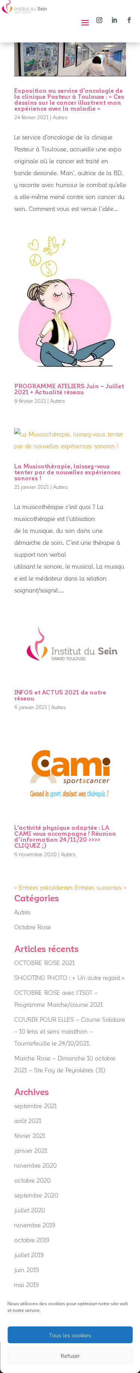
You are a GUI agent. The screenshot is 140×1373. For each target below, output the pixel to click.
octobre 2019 (31, 1239)
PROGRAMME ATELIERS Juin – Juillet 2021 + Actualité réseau (69, 388)
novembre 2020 (35, 1165)
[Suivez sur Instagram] (99, 20)
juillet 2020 (29, 1210)
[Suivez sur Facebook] (129, 20)
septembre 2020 (36, 1195)
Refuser (70, 1355)
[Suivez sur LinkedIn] (114, 20)
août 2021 (27, 1120)
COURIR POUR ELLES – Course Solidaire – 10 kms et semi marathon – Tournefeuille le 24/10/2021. (69, 1031)
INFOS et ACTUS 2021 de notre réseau (60, 695)
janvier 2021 (30, 1150)
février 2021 (29, 1135)
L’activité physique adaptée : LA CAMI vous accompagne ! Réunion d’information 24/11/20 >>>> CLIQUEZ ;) (65, 836)
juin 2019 (26, 1269)
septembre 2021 (35, 1105)
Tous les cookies (70, 1335)
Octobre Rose (32, 926)
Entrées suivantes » (100, 887)
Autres (60, 117)
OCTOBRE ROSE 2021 (44, 962)
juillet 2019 (29, 1254)
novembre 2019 (34, 1224)
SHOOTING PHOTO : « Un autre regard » (69, 977)
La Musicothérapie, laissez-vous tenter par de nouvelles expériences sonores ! (67, 471)
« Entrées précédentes (43, 887)
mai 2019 (26, 1284)
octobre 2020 (32, 1180)
